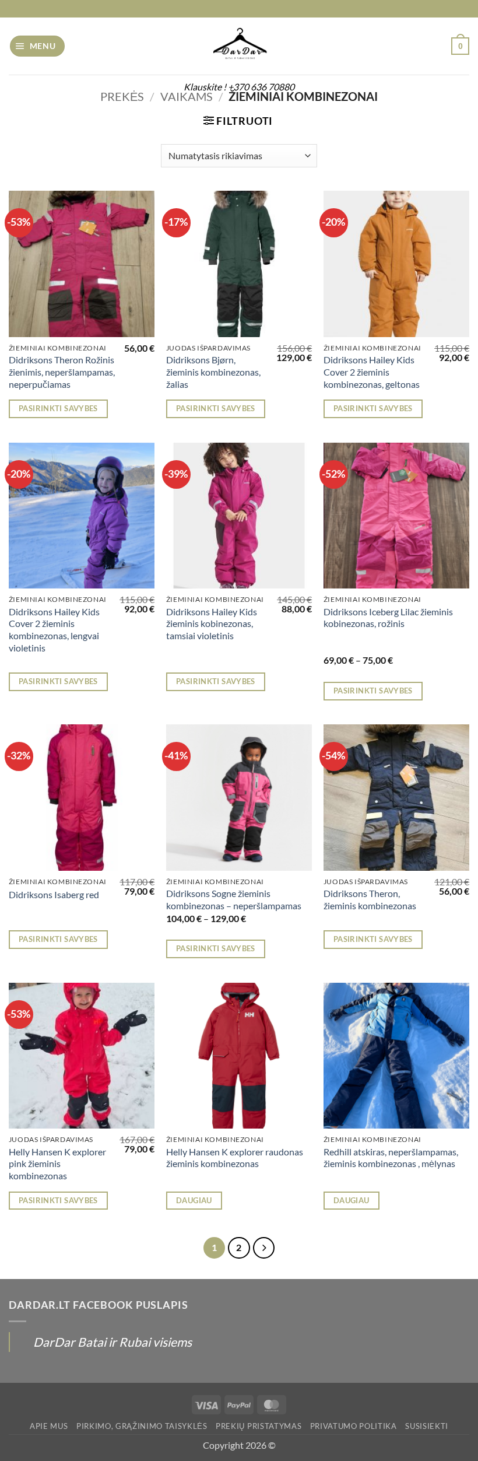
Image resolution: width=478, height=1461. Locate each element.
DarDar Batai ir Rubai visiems (112, 1341)
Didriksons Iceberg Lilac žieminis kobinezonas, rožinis (388, 617)
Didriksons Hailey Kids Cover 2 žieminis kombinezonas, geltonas (372, 371)
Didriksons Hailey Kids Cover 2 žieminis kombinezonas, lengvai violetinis (54, 629)
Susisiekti (426, 1426)
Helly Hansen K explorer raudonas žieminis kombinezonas (234, 1157)
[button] (37, 46)
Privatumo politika (353, 1426)
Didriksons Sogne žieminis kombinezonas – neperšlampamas (233, 899)
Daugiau (194, 1200)
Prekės (122, 96)
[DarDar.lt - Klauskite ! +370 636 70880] (239, 46)
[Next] (264, 1248)
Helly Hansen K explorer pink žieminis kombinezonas (57, 1163)
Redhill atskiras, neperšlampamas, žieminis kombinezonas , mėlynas (391, 1157)
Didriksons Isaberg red (54, 894)
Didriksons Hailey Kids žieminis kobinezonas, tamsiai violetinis (211, 623)
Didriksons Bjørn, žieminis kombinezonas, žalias (213, 371)
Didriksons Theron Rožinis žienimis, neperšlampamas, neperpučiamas (62, 371)
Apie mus (49, 1426)
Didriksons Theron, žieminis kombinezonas (370, 899)
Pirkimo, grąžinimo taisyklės (142, 1426)
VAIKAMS (186, 96)
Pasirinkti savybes (58, 408)
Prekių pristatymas (258, 1426)
